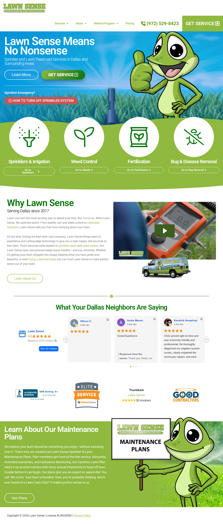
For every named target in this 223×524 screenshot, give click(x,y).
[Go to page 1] (133, 366)
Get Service (200, 23)
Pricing (130, 23)
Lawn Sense (24, 8)
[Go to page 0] (130, 366)
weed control (90, 245)
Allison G (85, 321)
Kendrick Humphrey (185, 320)
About (79, 23)
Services (60, 23)
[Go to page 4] (141, 366)
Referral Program (104, 23)
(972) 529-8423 (163, 23)
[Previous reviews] (66, 339)
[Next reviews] (206, 339)
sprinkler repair (67, 245)
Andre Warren (135, 320)
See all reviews (48, 348)
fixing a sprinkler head (42, 259)
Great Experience (127, 335)
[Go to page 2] (136, 366)
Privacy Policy (82, 515)
